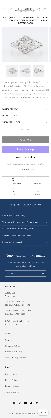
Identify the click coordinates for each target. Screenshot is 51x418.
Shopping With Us (12, 346)
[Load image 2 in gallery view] (25, 71)
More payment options (26, 169)
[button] (5, 10)
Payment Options (12, 386)
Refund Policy (11, 374)
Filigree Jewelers (21, 413)
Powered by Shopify (34, 413)
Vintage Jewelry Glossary (15, 358)
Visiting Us (10, 292)
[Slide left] (3, 71)
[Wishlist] (39, 10)
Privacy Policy (11, 380)
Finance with (25, 157)
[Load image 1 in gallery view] (12, 71)
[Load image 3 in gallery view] (38, 71)
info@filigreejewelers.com (17, 321)
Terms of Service (12, 392)
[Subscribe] (43, 273)
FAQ (7, 340)
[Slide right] (48, 71)
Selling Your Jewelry (13, 352)
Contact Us (10, 296)
